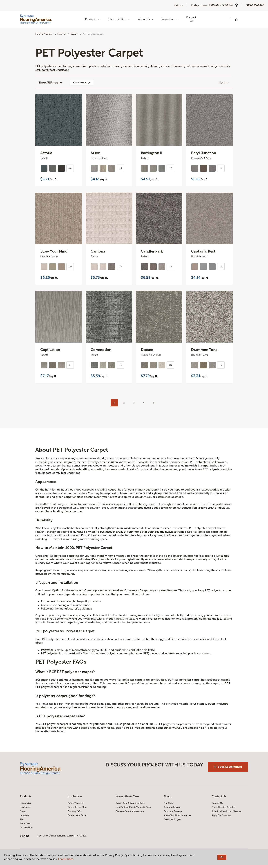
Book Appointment (230, 766)
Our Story (168, 803)
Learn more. (66, 859)
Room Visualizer (76, 803)
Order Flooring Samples (223, 807)
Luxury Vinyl (25, 803)
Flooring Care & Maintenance (130, 811)
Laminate (24, 815)
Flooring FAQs (75, 811)
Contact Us (191, 19)
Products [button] (90, 19)
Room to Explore (172, 807)
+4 (220, 168)
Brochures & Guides (77, 815)
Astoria (46, 153)
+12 (171, 365)
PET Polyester (80, 82)
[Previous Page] (105, 401)
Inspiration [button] (167, 19)
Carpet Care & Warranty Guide (130, 803)
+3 (120, 168)
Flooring (61, 34)
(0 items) (245, 19)
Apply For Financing (221, 815)
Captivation (50, 350)
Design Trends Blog (77, 807)
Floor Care (25, 823)
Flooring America (43, 34)
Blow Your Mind (54, 251)
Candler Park (152, 251)
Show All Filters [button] (48, 82)
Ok (221, 857)
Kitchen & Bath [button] (117, 19)
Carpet (74, 34)
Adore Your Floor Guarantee (177, 815)
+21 (70, 266)
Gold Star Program (173, 819)
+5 (120, 365)
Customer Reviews (173, 811)
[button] (89, 82)
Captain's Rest (203, 251)
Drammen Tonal (205, 350)
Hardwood (25, 807)
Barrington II (151, 153)
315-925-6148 (255, 5)
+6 (70, 168)
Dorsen (147, 350)
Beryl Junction (203, 153)
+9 (220, 365)
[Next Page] (163, 401)
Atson (95, 153)
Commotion (101, 350)
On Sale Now (26, 827)
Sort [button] (222, 82)
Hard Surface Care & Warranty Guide (133, 807)
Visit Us (178, 5)
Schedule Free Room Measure (226, 811)
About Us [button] (144, 19)
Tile (21, 819)
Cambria (98, 251)
